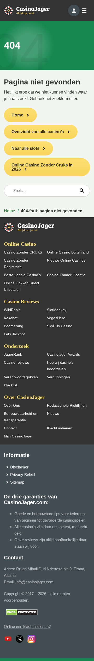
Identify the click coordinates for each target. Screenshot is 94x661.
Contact (10, 428)
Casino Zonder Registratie (16, 263)
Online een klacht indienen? (27, 626)
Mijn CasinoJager (18, 436)
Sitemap (17, 482)
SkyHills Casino (59, 326)
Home (17, 115)
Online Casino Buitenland (68, 252)
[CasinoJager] (31, 10)
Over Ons (12, 405)
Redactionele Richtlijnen (67, 405)
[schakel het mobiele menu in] (84, 10)
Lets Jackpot (14, 334)
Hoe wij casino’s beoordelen (60, 365)
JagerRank (13, 354)
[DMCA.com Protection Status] (22, 612)
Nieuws (53, 413)
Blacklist (10, 385)
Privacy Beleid (22, 474)
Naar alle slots (25, 148)
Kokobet (10, 318)
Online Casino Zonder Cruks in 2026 (42, 167)
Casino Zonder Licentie (66, 275)
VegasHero (56, 318)
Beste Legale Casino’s (22, 275)
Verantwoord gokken (21, 377)
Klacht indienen (59, 428)
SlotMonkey (56, 310)
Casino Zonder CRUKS (23, 252)
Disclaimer (19, 467)
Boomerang (13, 326)
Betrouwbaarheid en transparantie (20, 416)
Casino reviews (16, 362)
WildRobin (12, 310)
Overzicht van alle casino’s (37, 131)
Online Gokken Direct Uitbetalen (21, 286)
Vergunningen (58, 377)
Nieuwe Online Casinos (66, 260)
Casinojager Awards (63, 354)
